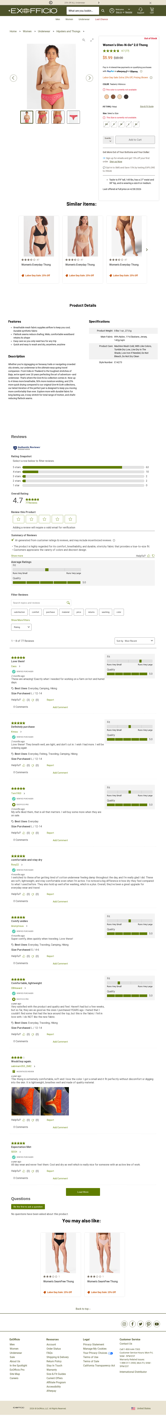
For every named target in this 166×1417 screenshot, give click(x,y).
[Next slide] (89, 78)
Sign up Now (116, 161)
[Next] (147, 249)
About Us (15, 1361)
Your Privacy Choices (95, 1352)
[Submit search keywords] (103, 11)
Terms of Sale (91, 1361)
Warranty (52, 1369)
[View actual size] (84, 40)
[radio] (106, 97)
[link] (124, 1324)
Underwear (84, 19)
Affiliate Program (56, 1382)
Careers (14, 1378)
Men (58, 19)
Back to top (82, 1308)
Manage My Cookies (95, 1348)
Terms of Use (90, 1357)
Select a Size (112, 113)
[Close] (151, 2)
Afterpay (51, 1390)
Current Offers (55, 1378)
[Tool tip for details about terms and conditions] (151, 78)
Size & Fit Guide (147, 106)
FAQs (50, 1352)
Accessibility (54, 1386)
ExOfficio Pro (17, 1369)
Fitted (114, 107)
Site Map (15, 1374)
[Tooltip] (141, 71)
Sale (12, 1357)
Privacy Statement (93, 1344)
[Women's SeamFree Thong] (61, 1265)
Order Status (54, 1348)
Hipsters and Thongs (68, 31)
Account (51, 1344)
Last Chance (101, 19)
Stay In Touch (54, 1365)
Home (13, 31)
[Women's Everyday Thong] (39, 249)
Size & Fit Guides (56, 1374)
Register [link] (128, 12)
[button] (26, 2)
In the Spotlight (18, 1365)
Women (69, 19)
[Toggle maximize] (92, 40)
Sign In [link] (119, 12)
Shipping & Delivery (58, 1357)
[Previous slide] (13, 78)
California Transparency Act (99, 1365)
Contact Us (126, 1343)
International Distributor (133, 1371)
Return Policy (54, 1361)
